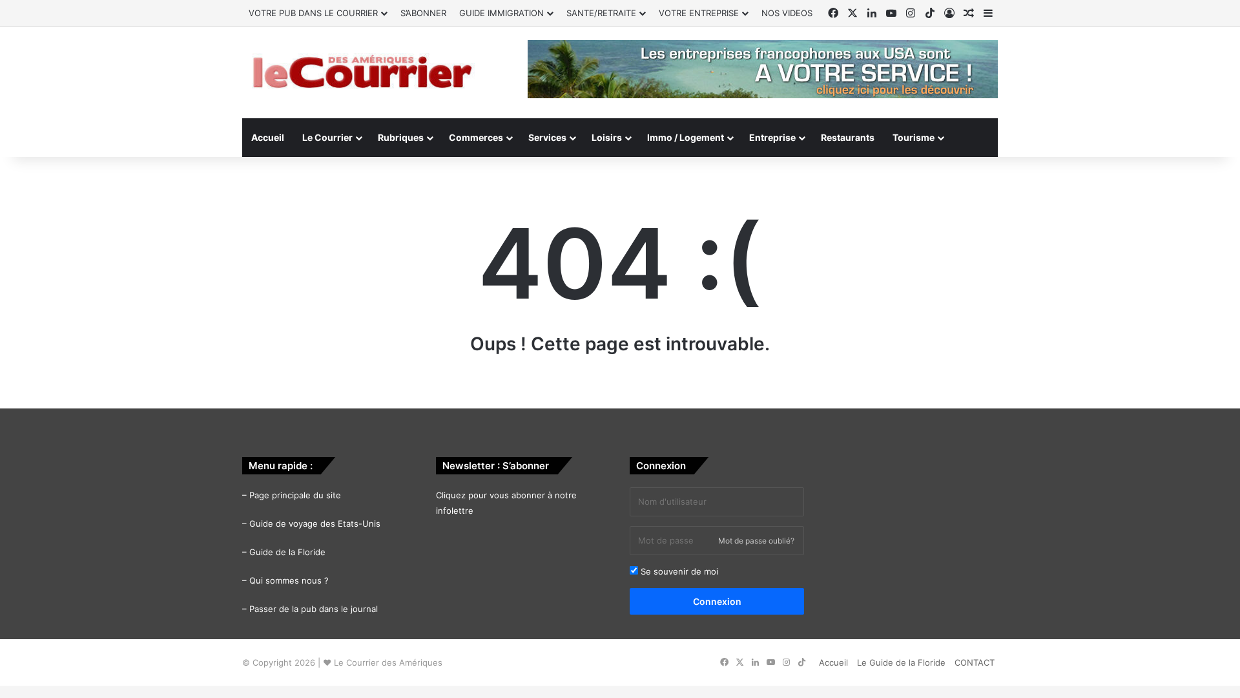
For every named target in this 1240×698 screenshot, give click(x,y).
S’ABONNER (423, 13)
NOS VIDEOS (786, 13)
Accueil (267, 137)
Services (547, 137)
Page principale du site (295, 495)
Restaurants (847, 137)
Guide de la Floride (287, 552)
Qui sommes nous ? (289, 580)
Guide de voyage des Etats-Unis (314, 523)
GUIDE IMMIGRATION (501, 13)
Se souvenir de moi (678, 571)
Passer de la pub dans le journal (313, 609)
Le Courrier (327, 137)
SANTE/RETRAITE (601, 13)
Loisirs (607, 137)
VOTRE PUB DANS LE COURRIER (313, 13)
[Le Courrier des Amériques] (361, 72)
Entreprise (772, 137)
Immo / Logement (685, 137)
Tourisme (914, 137)
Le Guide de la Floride (901, 662)
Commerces (476, 137)
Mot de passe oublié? (756, 540)
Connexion (717, 601)
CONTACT (975, 662)
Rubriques (401, 137)
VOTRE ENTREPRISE (699, 13)
